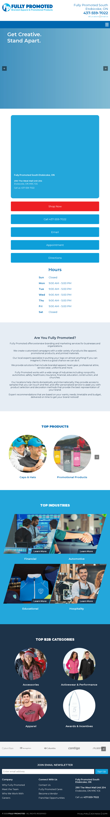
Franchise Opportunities (52, 798)
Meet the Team (10, 789)
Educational (30, 608)
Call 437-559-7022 (55, 219)
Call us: (87, 797)
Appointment (55, 245)
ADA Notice (95, 814)
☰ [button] (107, 24)
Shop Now (55, 206)
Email (55, 232)
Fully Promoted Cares (50, 789)
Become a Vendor (48, 793)
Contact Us (44, 785)
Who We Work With (13, 793)
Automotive (77, 558)
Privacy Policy (83, 814)
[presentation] (97, 457)
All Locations (93, 17)
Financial (30, 558)
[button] (4, 68)
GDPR (104, 814)
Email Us (104, 17)
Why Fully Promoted (13, 785)
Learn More (40, 551)
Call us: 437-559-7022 (24, 188)
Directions (55, 257)
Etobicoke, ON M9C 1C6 (90, 789)
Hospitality (76, 608)
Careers (6, 798)
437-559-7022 (95, 13)
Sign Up (101, 771)
